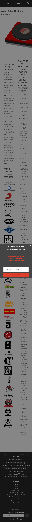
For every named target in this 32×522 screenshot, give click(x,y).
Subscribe (16, 275)
